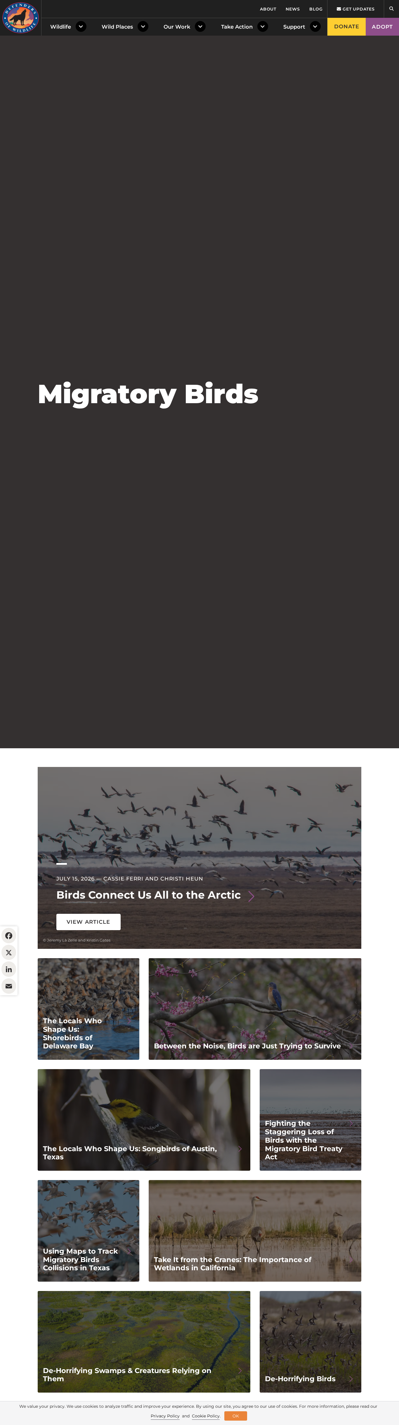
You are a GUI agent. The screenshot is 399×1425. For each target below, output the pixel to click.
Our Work (177, 27)
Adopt (382, 27)
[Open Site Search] (391, 9)
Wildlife (60, 27)
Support (294, 27)
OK (236, 1416)
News (293, 9)
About (268, 9)
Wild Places (117, 27)
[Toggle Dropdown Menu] (82, 27)
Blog (316, 9)
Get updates (358, 9)
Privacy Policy (165, 1416)
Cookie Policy (206, 1416)
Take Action (237, 27)
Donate (347, 26)
